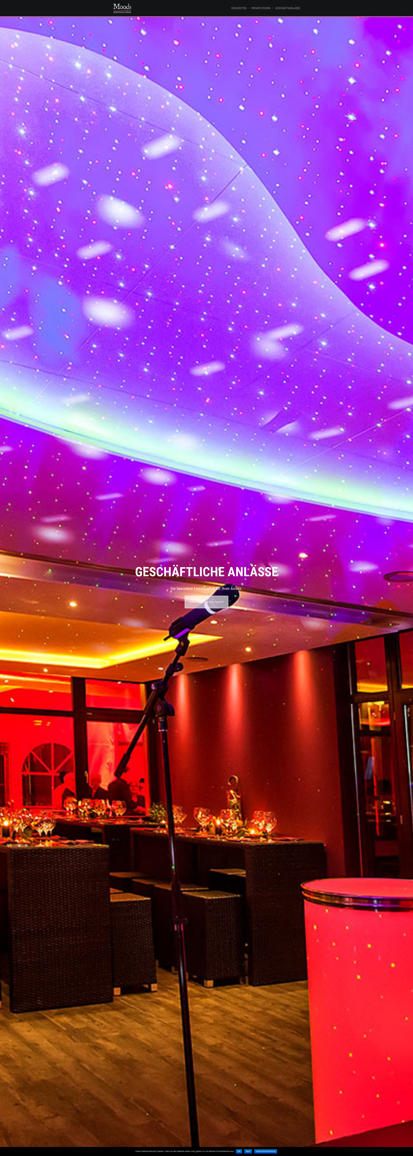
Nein (248, 1151)
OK (239, 1151)
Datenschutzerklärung (265, 1151)
